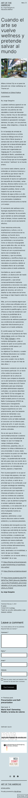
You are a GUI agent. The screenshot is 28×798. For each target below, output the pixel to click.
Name (3, 651)
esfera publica (18, 610)
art (6, 610)
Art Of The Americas (11, 784)
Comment (5, 632)
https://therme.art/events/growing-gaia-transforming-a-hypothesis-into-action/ (13, 564)
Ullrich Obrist (5, 336)
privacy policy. (5, 788)
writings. (12, 608)
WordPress (17, 791)
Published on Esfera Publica (11, 92)
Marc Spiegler (10, 339)
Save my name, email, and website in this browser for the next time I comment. (15, 680)
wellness (9, 612)
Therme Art (5, 152)
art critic (10, 610)
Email (3, 660)
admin (4, 606)
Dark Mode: (21, 796)
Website (3, 670)
